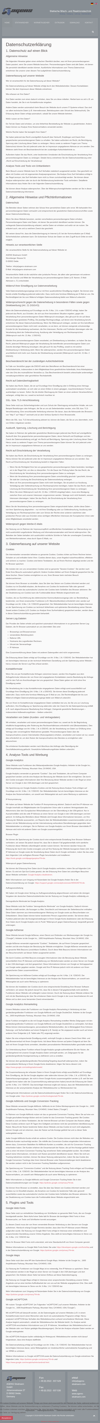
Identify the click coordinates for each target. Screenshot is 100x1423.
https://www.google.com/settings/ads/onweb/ (24, 1067)
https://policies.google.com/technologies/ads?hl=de (42, 1096)
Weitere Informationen (50, 1421)
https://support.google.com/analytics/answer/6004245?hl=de (60, 883)
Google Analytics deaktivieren (40, 875)
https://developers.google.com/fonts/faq (73, 1247)
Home (7, 23)
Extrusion (59, 23)
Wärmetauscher (41, 23)
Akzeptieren (6, 1418)
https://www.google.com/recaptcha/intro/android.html (27, 1362)
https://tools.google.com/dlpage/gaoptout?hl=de (25, 858)
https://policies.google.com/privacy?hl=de (56, 1183)
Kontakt (89, 23)
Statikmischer (22, 23)
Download (75, 23)
